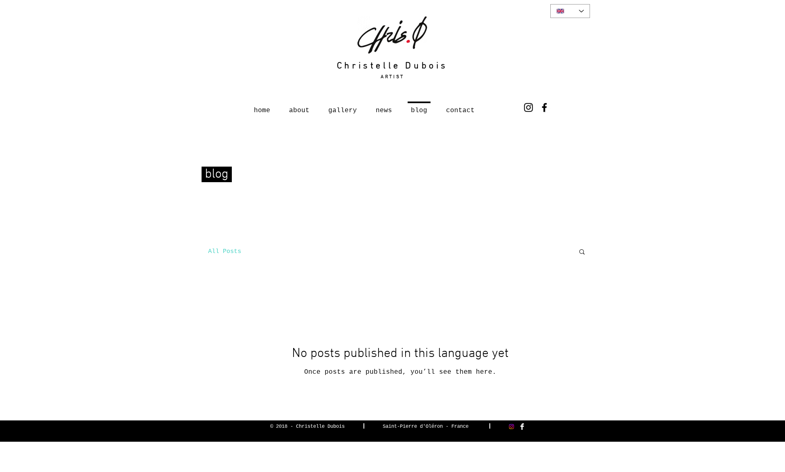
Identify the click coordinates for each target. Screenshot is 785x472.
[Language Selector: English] (570, 11)
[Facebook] (544, 107)
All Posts (224, 251)
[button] (582, 252)
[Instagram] (528, 107)
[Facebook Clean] (522, 426)
